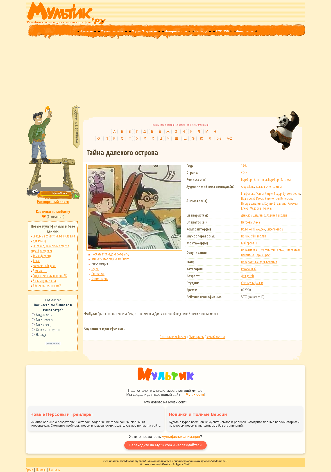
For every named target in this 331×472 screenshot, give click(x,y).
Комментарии (99, 278)
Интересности (176, 31)
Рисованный (248, 268)
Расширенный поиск (53, 201)
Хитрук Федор (273, 193)
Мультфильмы (112, 31)
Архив (29, 469)
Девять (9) (39, 241)
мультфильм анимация (181, 436)
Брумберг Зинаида (279, 179)
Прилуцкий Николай (253, 236)
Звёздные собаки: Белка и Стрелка (54, 236)
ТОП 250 (222, 31)
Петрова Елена (250, 222)
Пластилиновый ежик (173, 336)
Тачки (36, 260)
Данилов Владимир (253, 215)
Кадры (95, 268)
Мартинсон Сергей (272, 250)
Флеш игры (245, 31)
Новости (86, 31)
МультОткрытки (144, 31)
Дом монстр (40, 270)
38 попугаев (196, 336)
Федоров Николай (261, 208)
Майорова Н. (249, 243)
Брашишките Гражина (269, 186)
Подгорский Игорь (252, 198)
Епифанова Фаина (252, 193)
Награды (201, 31)
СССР (244, 172)
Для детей (247, 275)
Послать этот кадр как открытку (110, 254)
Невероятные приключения (259, 261)
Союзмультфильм (252, 282)
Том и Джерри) (42, 255)
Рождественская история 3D (50, 275)
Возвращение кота (44, 280)
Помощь (41, 469)
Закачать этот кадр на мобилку (110, 259)
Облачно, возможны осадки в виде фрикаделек (50, 248)
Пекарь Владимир (252, 203)
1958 (244, 165)
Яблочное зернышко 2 (47, 285)
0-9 (219, 138)
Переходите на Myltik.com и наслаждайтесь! (165, 445)
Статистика (97, 273)
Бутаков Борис (291, 193)
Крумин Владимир (275, 203)
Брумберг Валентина (254, 179)
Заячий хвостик (215, 336)
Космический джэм (44, 265)
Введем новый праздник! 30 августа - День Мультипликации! (180, 124)
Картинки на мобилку (53, 211)
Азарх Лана (247, 186)
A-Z (229, 138)
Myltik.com (195, 394)
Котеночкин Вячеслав (278, 198)
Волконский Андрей (253, 229)
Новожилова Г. (250, 250)
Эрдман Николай (276, 215)
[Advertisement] (165, 72)
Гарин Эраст (263, 255)
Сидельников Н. (276, 229)
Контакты (54, 469)
